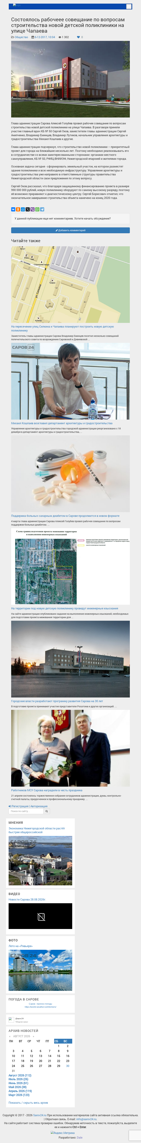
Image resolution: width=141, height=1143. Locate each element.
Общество (21, 37)
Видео (14, 894)
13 (40, 1056)
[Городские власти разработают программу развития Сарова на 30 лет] (70, 659)
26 (31, 1066)
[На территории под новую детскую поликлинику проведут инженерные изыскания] (70, 566)
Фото (13, 940)
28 (49, 1066)
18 (22, 1061)
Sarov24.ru (39, 1115)
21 (49, 1061)
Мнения (16, 822)
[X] (28, 209)
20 (40, 1061)
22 (58, 1061)
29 (58, 1066)
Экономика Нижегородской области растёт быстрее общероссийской (37, 830)
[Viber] (32, 209)
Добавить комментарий (71, 230)
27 (40, 1066)
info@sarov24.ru (86, 1119)
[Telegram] (42, 209)
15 (58, 1056)
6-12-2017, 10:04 (45, 37)
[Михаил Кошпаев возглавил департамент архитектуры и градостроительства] (70, 381)
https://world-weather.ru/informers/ (40, 1007)
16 (67, 1056)
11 (22, 1056)
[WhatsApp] (37, 209)
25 (22, 1066)
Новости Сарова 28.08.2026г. (27, 899)
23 (67, 1061)
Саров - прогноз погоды (40, 1004)
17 (13, 1061)
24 (13, 1066)
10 (13, 1056)
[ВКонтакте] (13, 209)
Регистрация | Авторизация (29, 806)
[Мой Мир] (23, 209)
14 (49, 1056)
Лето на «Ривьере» (21, 946)
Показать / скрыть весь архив (28, 1102)
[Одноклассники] (18, 209)
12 (31, 1056)
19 (31, 1061)
